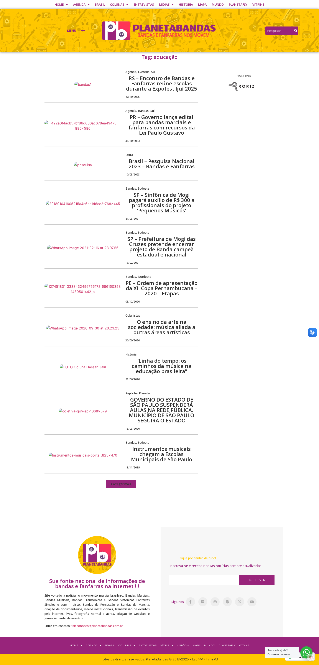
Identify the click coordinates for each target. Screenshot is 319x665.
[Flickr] (202, 601)
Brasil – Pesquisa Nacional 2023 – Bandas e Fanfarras (162, 163)
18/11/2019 (132, 467)
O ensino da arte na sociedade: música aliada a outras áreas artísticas (161, 327)
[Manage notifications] (310, 657)
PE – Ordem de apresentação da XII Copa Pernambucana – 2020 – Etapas (161, 288)
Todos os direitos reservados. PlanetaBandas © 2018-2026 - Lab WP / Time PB (159, 659)
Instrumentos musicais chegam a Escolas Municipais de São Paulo (161, 454)
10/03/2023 (132, 174)
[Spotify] (227, 601)
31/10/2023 (132, 141)
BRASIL (100, 4)
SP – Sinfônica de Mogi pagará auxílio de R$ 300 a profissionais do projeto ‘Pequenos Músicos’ (161, 202)
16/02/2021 (132, 263)
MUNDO (218, 4)
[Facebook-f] (190, 601)
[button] (121, 484)
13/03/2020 (132, 428)
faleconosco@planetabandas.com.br (97, 626)
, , (140, 72)
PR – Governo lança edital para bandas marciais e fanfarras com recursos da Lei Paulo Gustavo (161, 124)
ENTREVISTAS (143, 4)
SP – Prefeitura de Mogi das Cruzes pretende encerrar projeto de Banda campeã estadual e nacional (161, 246)
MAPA (202, 4)
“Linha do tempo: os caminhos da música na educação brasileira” (161, 366)
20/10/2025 (132, 97)
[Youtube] (252, 601)
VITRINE (258, 4)
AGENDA (79, 4)
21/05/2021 (132, 218)
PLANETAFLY (238, 4)
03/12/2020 (132, 301)
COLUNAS (117, 4)
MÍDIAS (164, 4)
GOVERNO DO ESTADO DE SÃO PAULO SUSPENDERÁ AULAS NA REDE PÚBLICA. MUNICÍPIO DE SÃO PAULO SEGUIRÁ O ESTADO (161, 410)
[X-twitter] (239, 601)
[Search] (295, 31)
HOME (59, 4)
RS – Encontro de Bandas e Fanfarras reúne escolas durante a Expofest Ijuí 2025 (161, 83)
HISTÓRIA (186, 4)
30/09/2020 (132, 340)
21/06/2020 (132, 379)
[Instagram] (215, 601)
